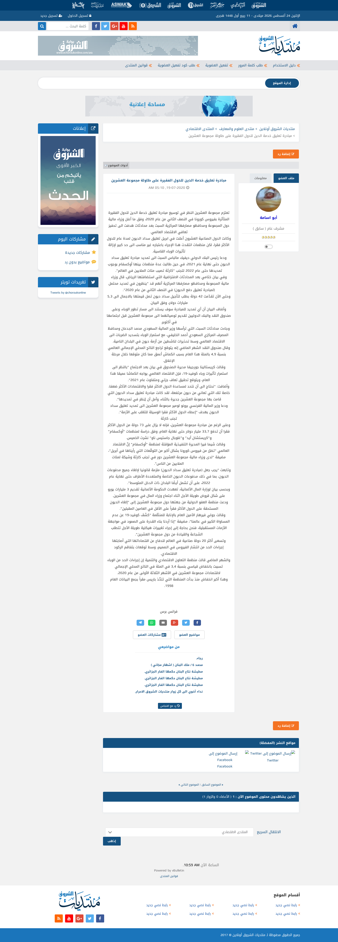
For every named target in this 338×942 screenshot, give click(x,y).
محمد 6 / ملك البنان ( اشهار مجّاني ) (177, 665)
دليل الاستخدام (284, 65)
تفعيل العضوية (216, 65)
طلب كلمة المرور (250, 65)
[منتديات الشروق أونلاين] (295, 26)
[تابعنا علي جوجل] (114, 26)
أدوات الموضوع (118, 165)
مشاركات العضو (150, 635)
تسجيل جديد (49, 16)
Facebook (224, 766)
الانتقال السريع (269, 831)
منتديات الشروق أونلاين (277, 129)
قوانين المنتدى (136, 65)
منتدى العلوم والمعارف (236, 129)
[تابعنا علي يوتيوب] (124, 26)
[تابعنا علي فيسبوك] (96, 26)
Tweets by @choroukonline (68, 292)
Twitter (272, 760)
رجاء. (199, 658)
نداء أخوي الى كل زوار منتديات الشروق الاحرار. (169, 691)
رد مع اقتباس (168, 705)
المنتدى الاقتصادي (200, 129)
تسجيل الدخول (78, 16)
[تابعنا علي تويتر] (105, 26)
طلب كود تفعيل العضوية (176, 65)
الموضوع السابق (211, 784)
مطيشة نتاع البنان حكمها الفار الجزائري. (173, 671)
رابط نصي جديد (286, 905)
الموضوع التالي (190, 784)
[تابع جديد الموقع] (133, 26)
